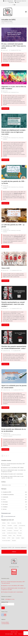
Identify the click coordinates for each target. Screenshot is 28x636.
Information (21, 137)
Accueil (2, 22)
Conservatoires (22, 525)
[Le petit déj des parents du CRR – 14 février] (14, 171)
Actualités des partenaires (16, 434)
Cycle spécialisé (9, 528)
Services (4, 509)
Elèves (20, 528)
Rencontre (19, 535)
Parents (10, 535)
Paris (14, 535)
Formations (9, 530)
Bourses (4, 525)
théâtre (22, 538)
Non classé (5, 504)
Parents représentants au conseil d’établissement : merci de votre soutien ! (12, 304)
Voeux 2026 (5, 268)
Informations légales (9, 633)
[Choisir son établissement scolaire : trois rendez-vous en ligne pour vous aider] (14, 120)
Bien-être (19, 523)
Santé (13, 538)
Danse (16, 528)
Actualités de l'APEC (14, 50)
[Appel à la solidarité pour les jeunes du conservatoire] (14, 376)
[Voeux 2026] (14, 258)
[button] (26, 11)
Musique (20, 533)
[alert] (14, 516)
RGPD (16, 633)
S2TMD (8, 538)
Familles (4, 530)
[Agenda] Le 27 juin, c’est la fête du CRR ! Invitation (13, 467)
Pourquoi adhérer (5, 622)
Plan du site (20, 633)
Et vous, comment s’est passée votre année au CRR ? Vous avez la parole (13, 46)
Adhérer (17, 2)
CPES (3, 528)
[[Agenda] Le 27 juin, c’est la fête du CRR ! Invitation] (14, 77)
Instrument (16, 530)
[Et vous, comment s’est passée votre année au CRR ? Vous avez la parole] (14, 34)
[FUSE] (14, 574)
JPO (21, 530)
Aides (8, 523)
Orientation (5, 139)
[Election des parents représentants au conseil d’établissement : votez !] (14, 337)
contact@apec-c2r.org (9, 599)
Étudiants (14, 540)
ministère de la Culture (11, 533)
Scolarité (18, 538)
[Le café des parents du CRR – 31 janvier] (14, 215)
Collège (15, 525)
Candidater (9, 525)
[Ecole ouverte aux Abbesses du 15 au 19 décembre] (14, 419)
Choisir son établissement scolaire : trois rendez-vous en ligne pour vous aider (13, 132)
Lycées (3, 533)
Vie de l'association (6, 540)
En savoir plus (5, 65)
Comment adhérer (5, 623)
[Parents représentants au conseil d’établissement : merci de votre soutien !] (14, 292)
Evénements (13, 92)
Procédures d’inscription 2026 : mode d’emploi (13, 473)
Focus (20, 50)
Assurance (13, 523)
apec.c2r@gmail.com (9, 0)
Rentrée (3, 538)
